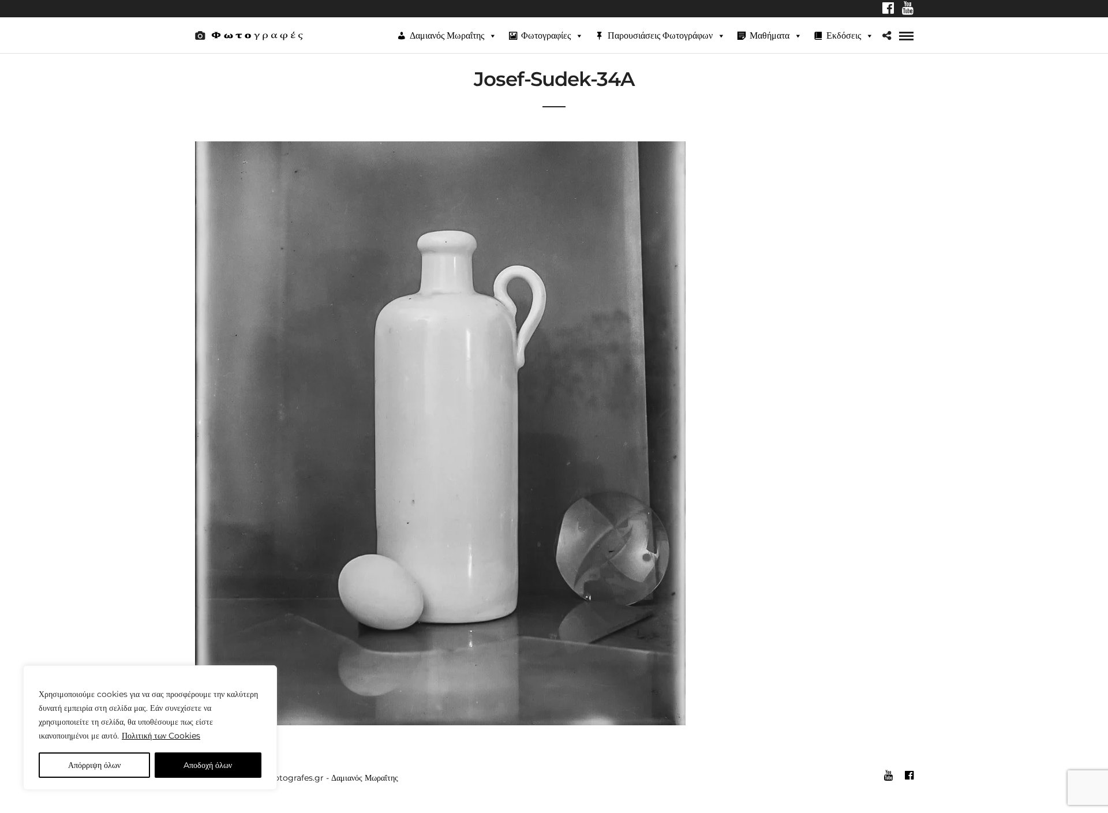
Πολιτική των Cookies (161, 735)
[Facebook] (888, 9)
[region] (150, 727)
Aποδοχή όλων (208, 765)
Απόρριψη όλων (94, 765)
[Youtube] (908, 9)
